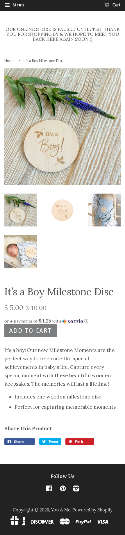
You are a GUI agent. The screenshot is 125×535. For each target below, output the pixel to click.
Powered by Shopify (92, 510)
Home (9, 61)
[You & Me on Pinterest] (63, 489)
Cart (116, 5)
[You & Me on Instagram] (76, 489)
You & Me (60, 510)
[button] (62, 321)
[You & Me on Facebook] (49, 489)
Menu (17, 5)
